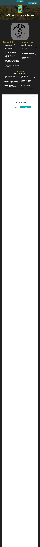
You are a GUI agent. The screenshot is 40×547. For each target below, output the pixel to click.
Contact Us (20, 1)
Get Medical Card (32, 3)
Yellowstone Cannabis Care (20, 15)
